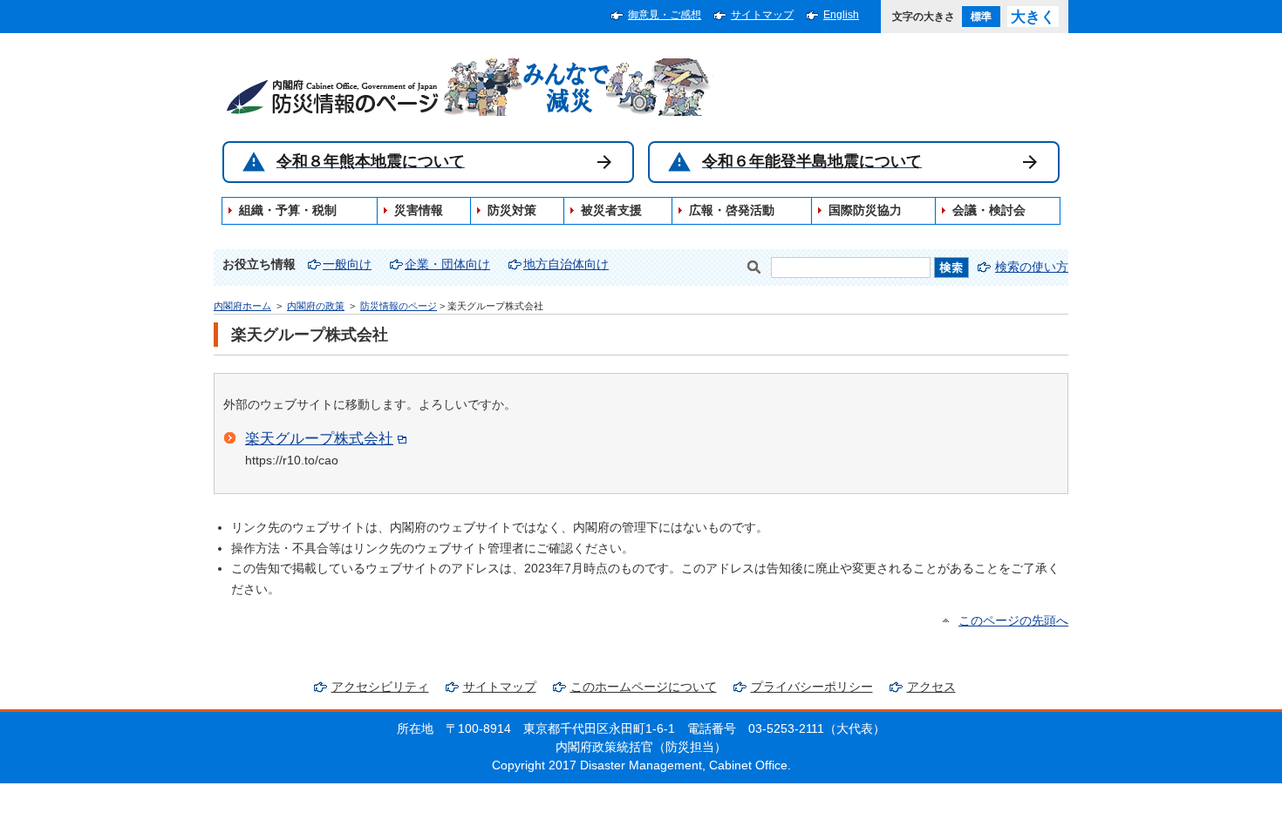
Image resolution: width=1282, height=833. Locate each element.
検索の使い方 (1031, 267)
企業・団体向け (447, 264)
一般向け (347, 264)
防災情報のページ (398, 306)
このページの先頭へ (1013, 620)
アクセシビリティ (380, 687)
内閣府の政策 (315, 306)
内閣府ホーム (242, 306)
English (841, 15)
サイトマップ (762, 15)
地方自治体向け (566, 264)
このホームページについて (643, 687)
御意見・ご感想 (664, 15)
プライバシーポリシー (812, 687)
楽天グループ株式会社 (319, 438)
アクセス (931, 687)
